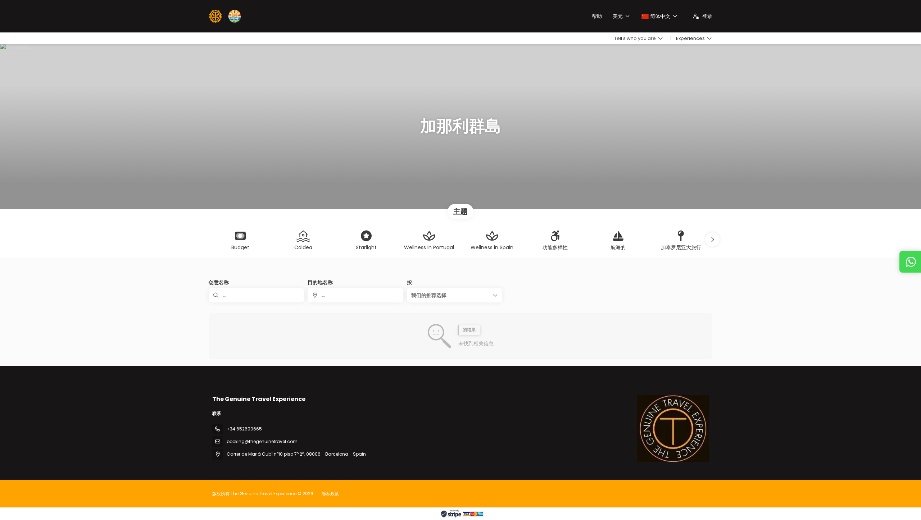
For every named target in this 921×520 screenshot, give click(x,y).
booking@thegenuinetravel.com (262, 441)
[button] (712, 239)
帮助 (597, 16)
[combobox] (355, 295)
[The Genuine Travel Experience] (673, 428)
